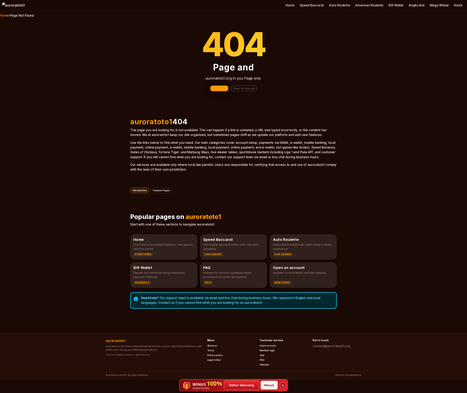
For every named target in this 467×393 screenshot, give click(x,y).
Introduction (140, 190)
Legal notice (214, 359)
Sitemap (264, 364)
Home (290, 5)
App (262, 355)
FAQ (262, 359)
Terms (210, 350)
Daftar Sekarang (241, 385)
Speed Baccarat (312, 5)
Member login (267, 350)
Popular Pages (161, 190)
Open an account (244, 88)
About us (212, 345)
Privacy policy (215, 355)
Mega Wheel (439, 5)
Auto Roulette (339, 5)
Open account (268, 345)
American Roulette (369, 5)
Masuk (269, 385)
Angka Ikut (417, 5)
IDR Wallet (396, 5)
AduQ (458, 5)
